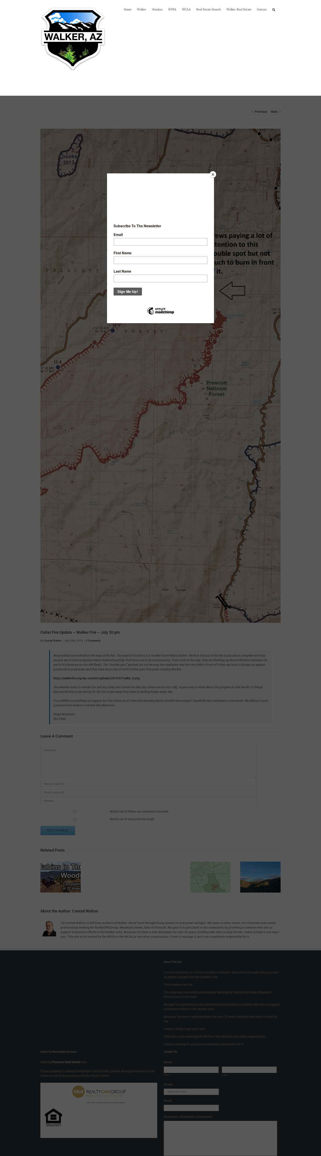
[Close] (213, 174)
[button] (273, 9)
